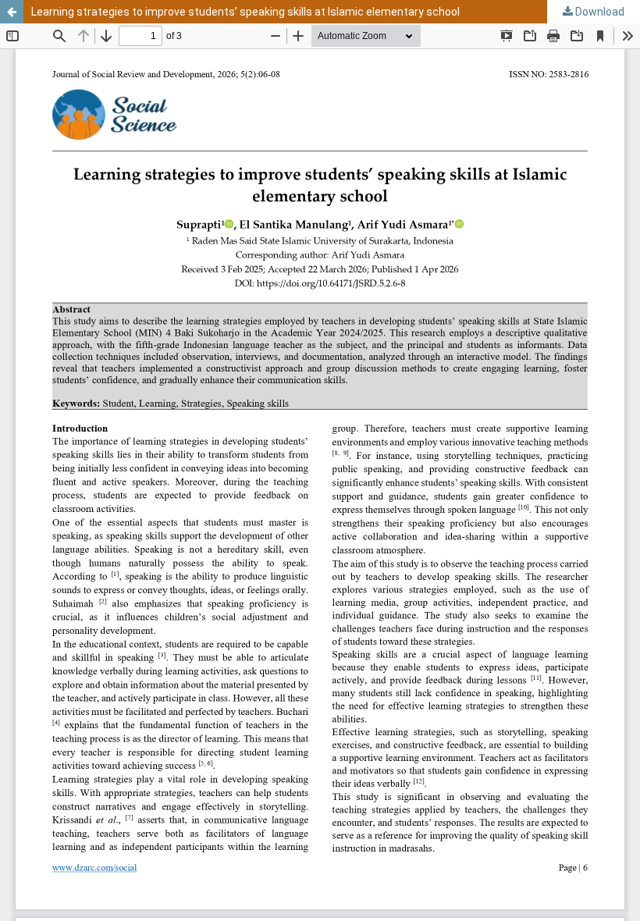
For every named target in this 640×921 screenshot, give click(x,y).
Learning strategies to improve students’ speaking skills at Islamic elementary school (245, 11)
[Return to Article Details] (11, 11)
